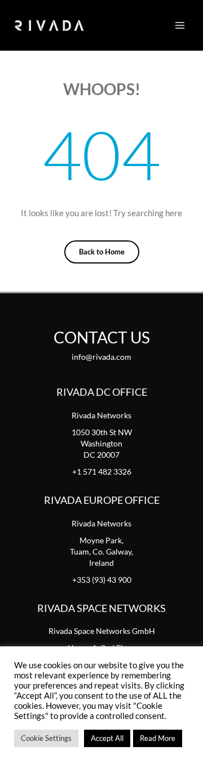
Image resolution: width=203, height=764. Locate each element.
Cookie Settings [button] (46, 738)
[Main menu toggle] (180, 25)
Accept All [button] (107, 738)
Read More (157, 738)
